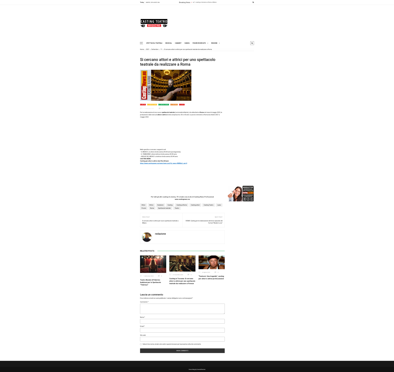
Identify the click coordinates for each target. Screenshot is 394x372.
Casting (170, 205)
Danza (187, 43)
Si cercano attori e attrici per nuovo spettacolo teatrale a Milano (160, 222)
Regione (214, 43)
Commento (144, 302)
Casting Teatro (164, 104)
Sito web (143, 335)
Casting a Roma (182, 205)
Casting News (152, 104)
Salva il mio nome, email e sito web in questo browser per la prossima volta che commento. (172, 344)
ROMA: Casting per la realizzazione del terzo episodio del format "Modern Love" (204, 222)
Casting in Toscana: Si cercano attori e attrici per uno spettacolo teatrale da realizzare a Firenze (182, 281)
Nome (142, 317)
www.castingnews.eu (182, 199)
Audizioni (160, 205)
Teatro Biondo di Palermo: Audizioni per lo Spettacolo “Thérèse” (150, 282)
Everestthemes (201, 369)
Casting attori (195, 205)
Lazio (182, 104)
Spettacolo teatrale (164, 208)
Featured (174, 104)
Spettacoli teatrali (154, 43)
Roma (152, 208)
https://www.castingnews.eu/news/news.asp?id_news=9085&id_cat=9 (163, 163)
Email (142, 326)
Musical (168, 43)
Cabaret (178, 43)
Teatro (177, 208)
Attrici (151, 205)
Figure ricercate (199, 43)
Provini (144, 208)
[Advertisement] (216, 22)
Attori (143, 104)
